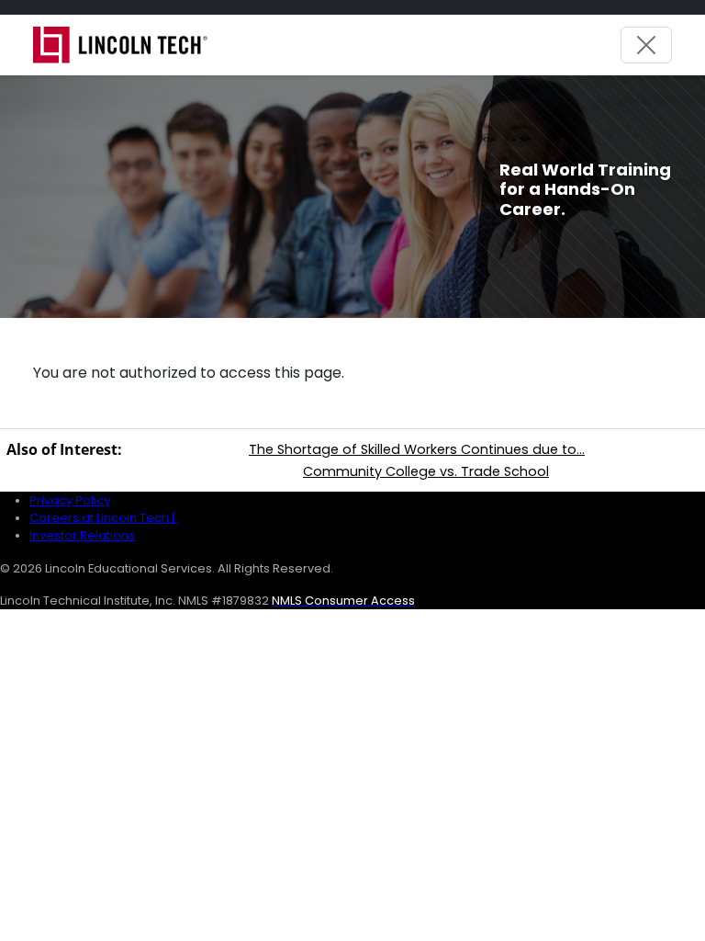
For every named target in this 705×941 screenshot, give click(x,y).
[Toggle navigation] (646, 45)
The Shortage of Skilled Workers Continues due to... (417, 449)
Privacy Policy (69, 500)
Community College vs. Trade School (426, 471)
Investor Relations (82, 535)
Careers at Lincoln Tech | (103, 518)
